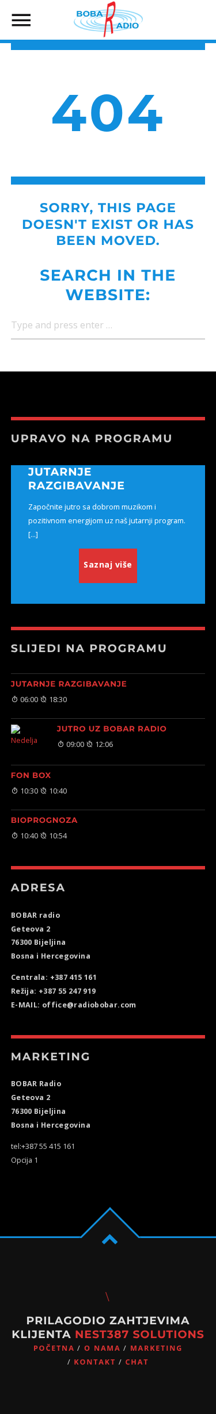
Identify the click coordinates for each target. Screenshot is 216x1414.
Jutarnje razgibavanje (69, 684)
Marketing (156, 1348)
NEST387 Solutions (139, 1334)
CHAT (137, 1362)
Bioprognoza (44, 820)
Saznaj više (108, 564)
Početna (54, 1348)
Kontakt (95, 1362)
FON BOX (31, 775)
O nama (102, 1348)
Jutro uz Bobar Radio (112, 729)
